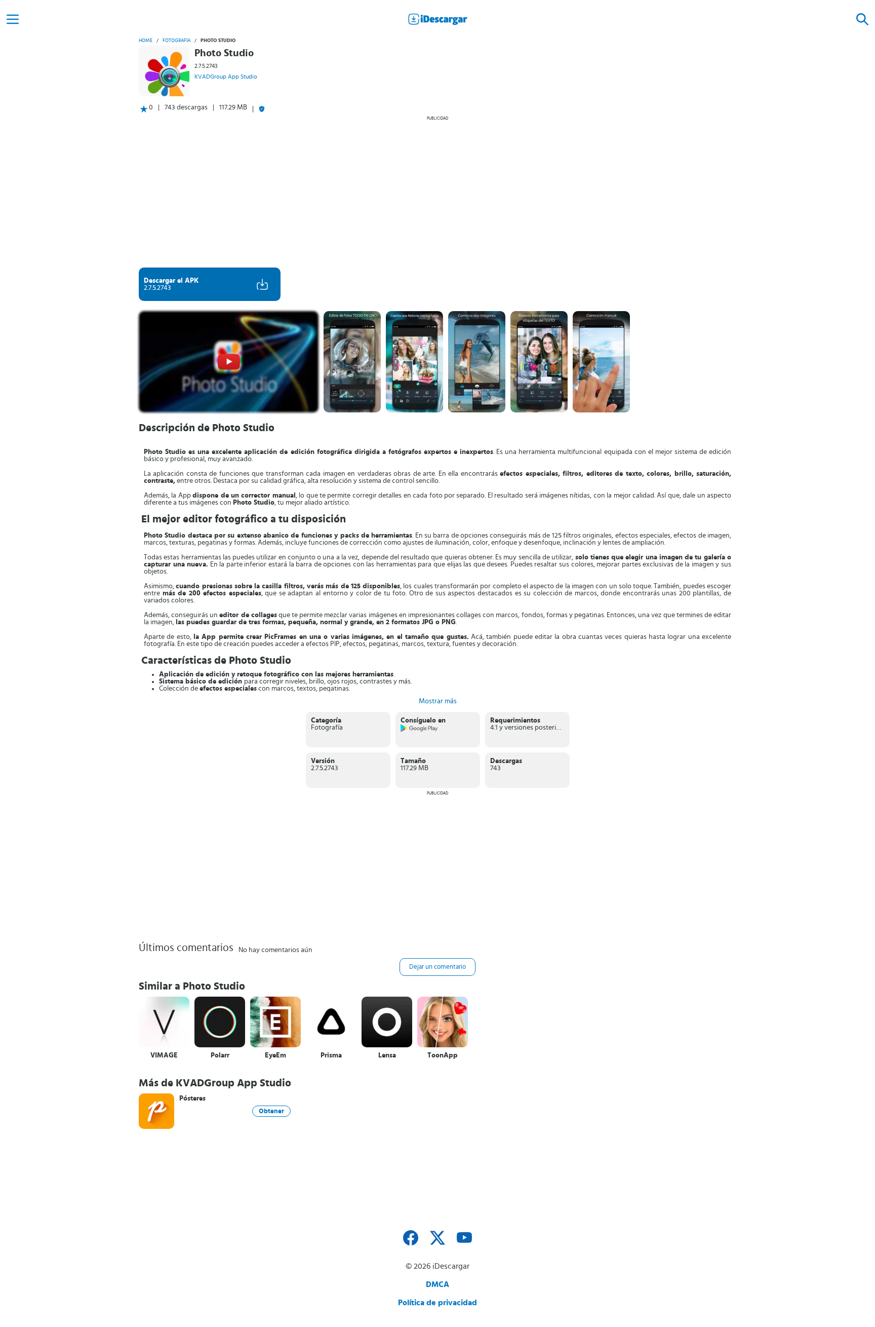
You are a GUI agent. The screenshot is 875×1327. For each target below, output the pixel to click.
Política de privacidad (437, 1303)
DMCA (437, 1284)
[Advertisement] (437, 191)
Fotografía (176, 40)
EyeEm (275, 1055)
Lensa (387, 1055)
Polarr (220, 1055)
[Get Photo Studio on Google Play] (420, 730)
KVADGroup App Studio (225, 76)
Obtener (271, 1111)
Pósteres (192, 1098)
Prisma (331, 1055)
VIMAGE (164, 1055)
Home (145, 40)
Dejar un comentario (437, 967)
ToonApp (442, 1055)
